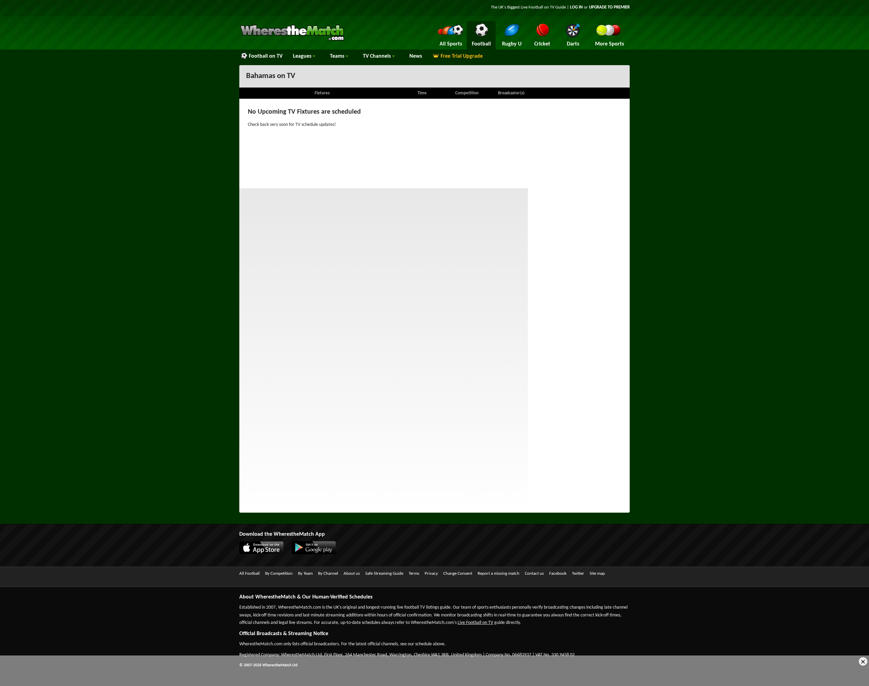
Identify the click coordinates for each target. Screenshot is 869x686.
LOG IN (576, 7)
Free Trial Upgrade (462, 56)
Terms (414, 573)
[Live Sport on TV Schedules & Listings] (292, 40)
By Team (305, 573)
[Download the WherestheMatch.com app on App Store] (264, 553)
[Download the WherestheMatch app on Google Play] (317, 553)
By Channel (328, 573)
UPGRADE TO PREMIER (609, 7)
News (415, 56)
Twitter (578, 573)
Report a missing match (498, 573)
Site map (597, 573)
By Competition (279, 573)
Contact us (534, 573)
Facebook (558, 573)
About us (352, 573)
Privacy (431, 573)
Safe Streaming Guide (384, 573)
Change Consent (457, 573)
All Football (249, 573)
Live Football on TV (537, 7)
